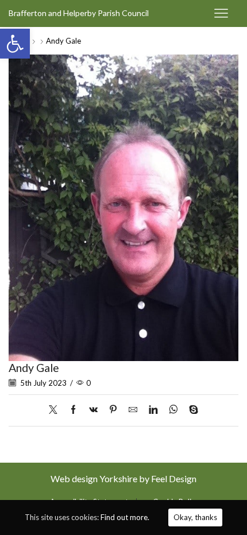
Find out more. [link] (125, 517)
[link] (15, 44)
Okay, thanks (195, 517)
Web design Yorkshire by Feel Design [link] (123, 478)
